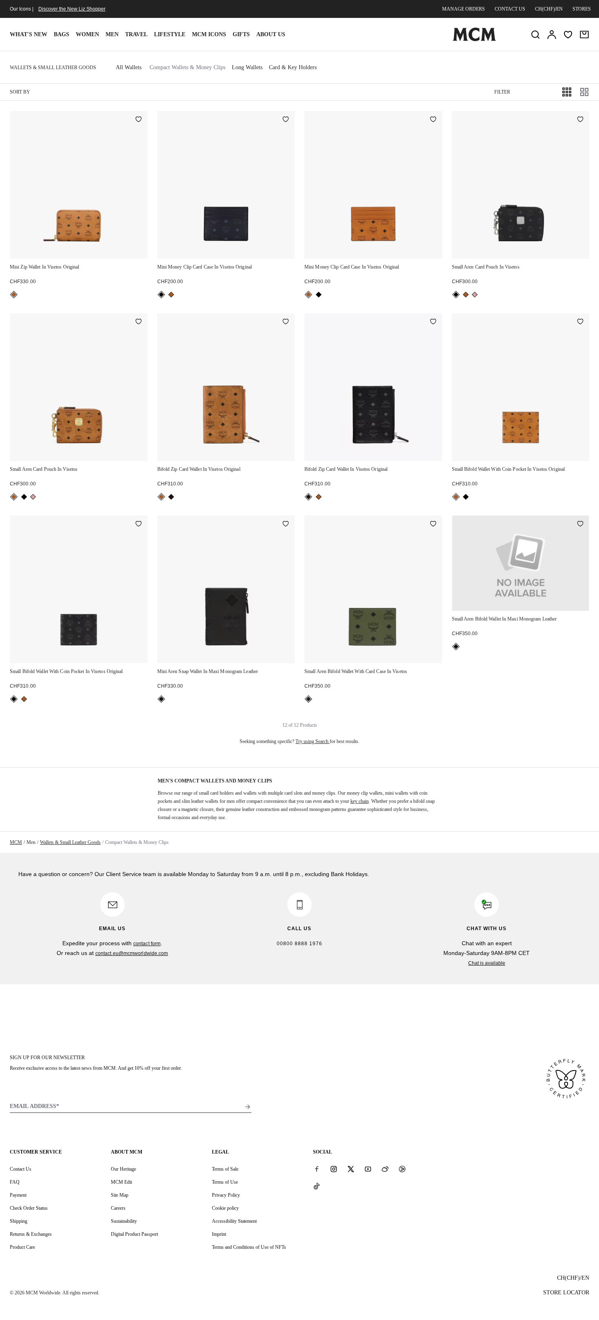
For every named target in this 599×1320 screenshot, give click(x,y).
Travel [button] (136, 34)
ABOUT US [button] (270, 34)
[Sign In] (552, 34)
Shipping (18, 1221)
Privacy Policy (226, 1195)
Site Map (119, 1195)
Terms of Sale (225, 1169)
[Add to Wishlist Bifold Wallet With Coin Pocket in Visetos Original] (580, 322)
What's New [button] (28, 34)
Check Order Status (29, 1208)
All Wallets (128, 67)
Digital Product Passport (134, 1234)
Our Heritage (123, 1169)
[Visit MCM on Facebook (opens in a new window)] (316, 1168)
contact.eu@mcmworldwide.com (131, 953)
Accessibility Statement (234, 1221)
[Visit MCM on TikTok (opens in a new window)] (316, 1186)
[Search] (535, 34)
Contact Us (20, 1169)
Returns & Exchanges (31, 1234)
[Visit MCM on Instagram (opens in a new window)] (333, 1168)
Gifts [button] (241, 34)
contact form (147, 943)
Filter (502, 92)
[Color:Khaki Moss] (308, 699)
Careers (118, 1208)
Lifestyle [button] (169, 34)
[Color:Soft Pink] (475, 295)
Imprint (219, 1234)
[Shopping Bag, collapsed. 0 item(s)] (584, 34)
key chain (359, 801)
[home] (474, 39)
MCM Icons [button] (209, 34)
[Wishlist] (568, 34)
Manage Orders (463, 9)
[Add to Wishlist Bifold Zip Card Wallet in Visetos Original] (286, 322)
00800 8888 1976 (299, 943)
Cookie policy (225, 1208)
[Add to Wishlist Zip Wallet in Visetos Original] (139, 120)
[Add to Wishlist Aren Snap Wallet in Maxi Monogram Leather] (286, 524)
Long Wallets (247, 67)
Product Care (22, 1247)
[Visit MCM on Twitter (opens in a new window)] (351, 1168)
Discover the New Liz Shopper (72, 9)
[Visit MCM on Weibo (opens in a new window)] (385, 1168)
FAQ (15, 1182)
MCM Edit (121, 1182)
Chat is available (486, 963)
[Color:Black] (161, 295)
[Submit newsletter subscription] (247, 1106)
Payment (18, 1195)
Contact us (510, 9)
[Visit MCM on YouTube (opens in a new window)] (368, 1168)
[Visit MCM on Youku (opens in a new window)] (402, 1168)
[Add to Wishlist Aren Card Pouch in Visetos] (580, 120)
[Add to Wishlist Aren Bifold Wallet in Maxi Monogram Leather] (580, 524)
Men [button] (112, 34)
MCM (16, 842)
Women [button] (87, 34)
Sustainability (124, 1221)
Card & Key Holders (293, 67)
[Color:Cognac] (14, 295)
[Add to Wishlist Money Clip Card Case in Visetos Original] (286, 120)
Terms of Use (225, 1182)
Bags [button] (61, 34)
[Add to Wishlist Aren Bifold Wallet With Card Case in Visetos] (433, 524)
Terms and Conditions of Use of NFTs (249, 1247)
